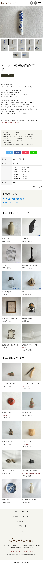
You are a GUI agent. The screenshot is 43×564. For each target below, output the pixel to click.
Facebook (17, 152)
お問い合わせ (21, 521)
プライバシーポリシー (21, 511)
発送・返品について (27, 551)
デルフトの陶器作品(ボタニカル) (11, 122)
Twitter (9, 152)
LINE (33, 152)
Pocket (25, 152)
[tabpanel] (21, 22)
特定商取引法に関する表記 (21, 516)
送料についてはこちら (11, 202)
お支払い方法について (16, 551)
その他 (12, 76)
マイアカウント (21, 526)
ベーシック (5, 76)
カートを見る (21, 531)
